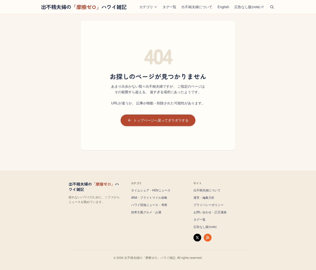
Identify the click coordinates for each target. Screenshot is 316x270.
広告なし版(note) (247, 6)
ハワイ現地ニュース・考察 (149, 205)
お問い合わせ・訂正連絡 (210, 212)
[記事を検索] (272, 7)
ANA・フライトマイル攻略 (149, 197)
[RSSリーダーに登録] (208, 237)
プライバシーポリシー (208, 205)
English (223, 6)
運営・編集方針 (204, 197)
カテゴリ (146, 6)
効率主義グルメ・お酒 (146, 212)
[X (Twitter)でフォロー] (197, 237)
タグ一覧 (169, 6)
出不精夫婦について (196, 6)
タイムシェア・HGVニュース (150, 190)
